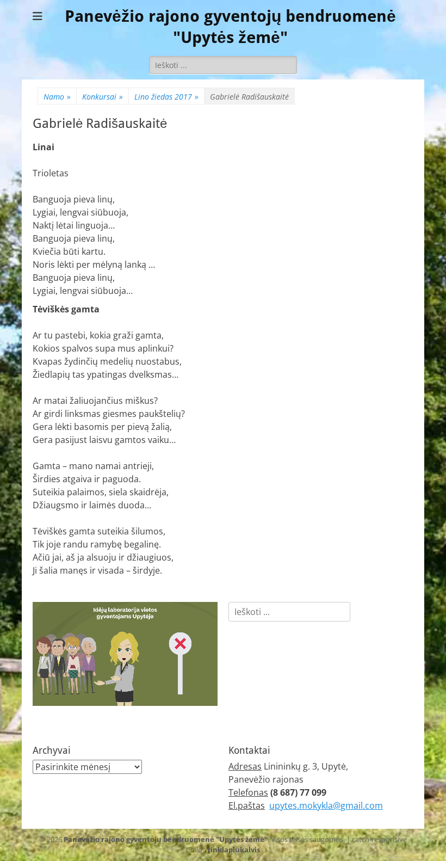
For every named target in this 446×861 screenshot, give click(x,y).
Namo (57, 96)
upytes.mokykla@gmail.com (326, 805)
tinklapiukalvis (233, 849)
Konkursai (102, 96)
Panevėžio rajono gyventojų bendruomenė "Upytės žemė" (166, 839)
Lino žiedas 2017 (166, 96)
